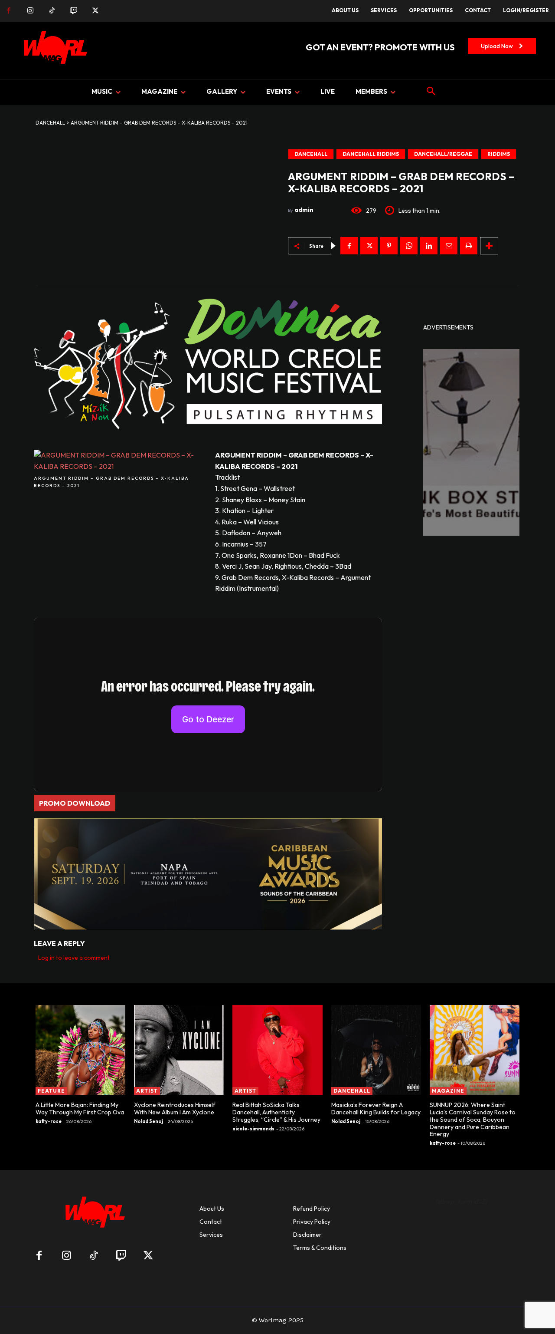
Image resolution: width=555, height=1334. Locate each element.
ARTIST (147, 1090)
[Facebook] (8, 11)
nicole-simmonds (253, 1129)
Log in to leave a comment (74, 958)
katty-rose (49, 1121)
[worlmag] (53, 50)
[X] (95, 11)
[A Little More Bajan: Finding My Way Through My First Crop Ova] (80, 1050)
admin (303, 210)
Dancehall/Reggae (443, 154)
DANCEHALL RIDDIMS (371, 154)
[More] (489, 245)
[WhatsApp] (409, 245)
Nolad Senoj (148, 1121)
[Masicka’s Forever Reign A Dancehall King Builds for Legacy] (376, 1050)
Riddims (498, 154)
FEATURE (51, 1090)
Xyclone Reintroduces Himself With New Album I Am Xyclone (174, 1108)
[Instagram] (30, 11)
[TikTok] (52, 11)
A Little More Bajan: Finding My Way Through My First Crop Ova (80, 1108)
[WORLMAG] (93, 1215)
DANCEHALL (50, 122)
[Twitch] (73, 11)
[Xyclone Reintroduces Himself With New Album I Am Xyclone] (179, 1050)
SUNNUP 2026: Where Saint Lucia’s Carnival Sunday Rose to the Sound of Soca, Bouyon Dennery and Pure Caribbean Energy (473, 1119)
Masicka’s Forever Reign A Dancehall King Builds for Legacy (376, 1108)
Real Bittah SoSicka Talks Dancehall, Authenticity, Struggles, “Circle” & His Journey (276, 1112)
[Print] (468, 245)
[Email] (448, 245)
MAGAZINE (448, 1090)
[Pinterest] (389, 245)
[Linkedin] (428, 245)
